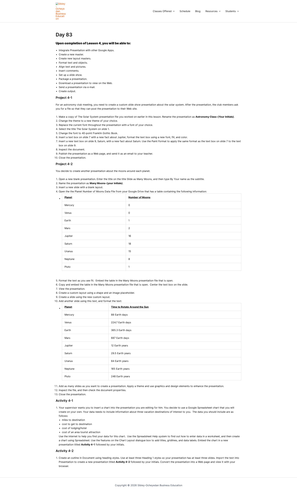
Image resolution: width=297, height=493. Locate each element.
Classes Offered (162, 11)
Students (230, 11)
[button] (173, 11)
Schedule (185, 11)
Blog (197, 11)
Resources (211, 11)
